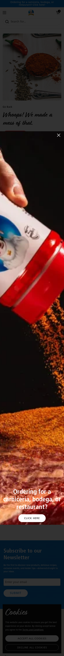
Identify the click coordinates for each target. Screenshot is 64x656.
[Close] (59, 135)
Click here (32, 518)
